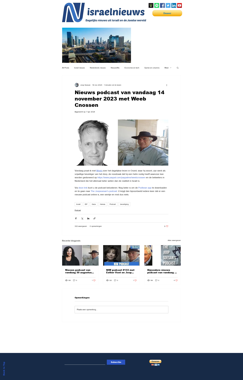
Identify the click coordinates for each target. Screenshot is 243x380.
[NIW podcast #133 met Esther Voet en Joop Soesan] (121, 255)
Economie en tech (132, 68)
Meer (167, 68)
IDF (86, 204)
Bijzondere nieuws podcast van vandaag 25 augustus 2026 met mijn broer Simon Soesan (162, 271)
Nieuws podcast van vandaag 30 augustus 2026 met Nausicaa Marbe (78, 271)
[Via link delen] (94, 218)
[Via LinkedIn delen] (88, 218)
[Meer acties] (166, 84)
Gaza (94, 204)
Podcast (113, 204)
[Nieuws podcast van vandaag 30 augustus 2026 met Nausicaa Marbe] (80, 255)
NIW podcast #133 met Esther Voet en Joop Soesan (120, 271)
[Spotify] (156, 5)
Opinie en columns (151, 68)
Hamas (102, 204)
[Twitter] (168, 5)
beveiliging (124, 204)
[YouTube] (179, 5)
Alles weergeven (174, 240)
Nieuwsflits (115, 68)
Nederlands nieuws (98, 68)
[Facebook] (162, 5)
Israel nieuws (79, 68)
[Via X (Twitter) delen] (82, 218)
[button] (177, 68)
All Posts (65, 68)
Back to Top (4, 369)
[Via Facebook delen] (76, 218)
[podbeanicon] (151, 5)
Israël (78, 204)
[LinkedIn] (173, 5)
